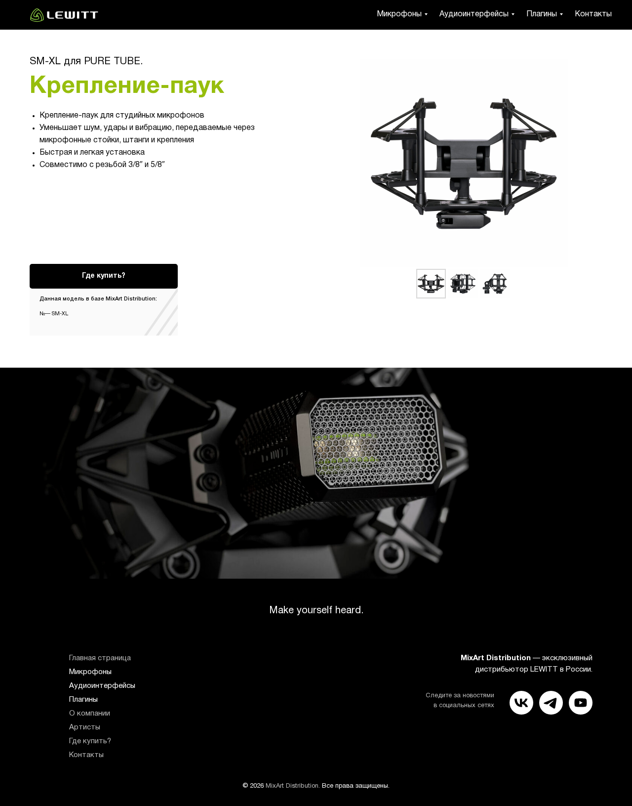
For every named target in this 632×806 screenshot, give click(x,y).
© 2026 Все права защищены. (316, 786)
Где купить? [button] (90, 741)
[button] (104, 276)
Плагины (541, 14)
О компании (89, 713)
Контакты (593, 14)
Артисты (84, 727)
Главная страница (100, 658)
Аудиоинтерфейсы (474, 14)
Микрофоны (399, 14)
